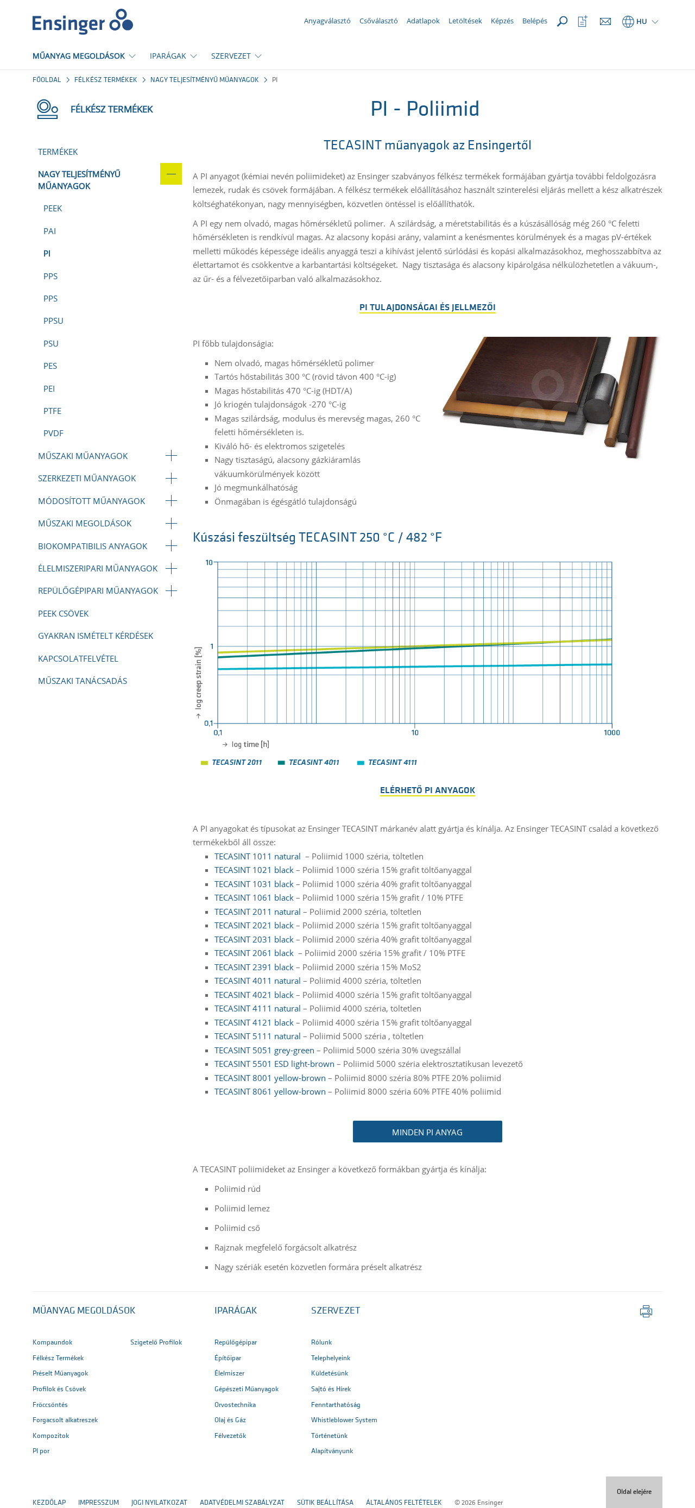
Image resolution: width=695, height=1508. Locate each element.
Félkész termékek (105, 80)
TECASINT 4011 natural (257, 980)
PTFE (52, 410)
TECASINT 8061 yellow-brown (270, 1091)
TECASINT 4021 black (254, 994)
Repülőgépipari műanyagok (98, 590)
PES (50, 365)
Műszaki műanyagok (83, 455)
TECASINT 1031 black (254, 883)
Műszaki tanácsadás (82, 680)
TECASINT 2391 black (254, 967)
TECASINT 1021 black (254, 869)
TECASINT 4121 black (254, 1022)
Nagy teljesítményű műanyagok (204, 80)
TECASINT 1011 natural (258, 856)
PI (46, 253)
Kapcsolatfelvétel (78, 658)
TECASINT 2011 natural (257, 911)
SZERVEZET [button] (231, 56)
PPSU (53, 320)
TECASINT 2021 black (254, 925)
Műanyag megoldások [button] (84, 1311)
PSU (51, 343)
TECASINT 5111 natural (257, 1036)
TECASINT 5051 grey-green (264, 1050)
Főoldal (47, 80)
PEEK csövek (63, 613)
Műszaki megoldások (84, 523)
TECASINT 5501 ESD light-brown (274, 1063)
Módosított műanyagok (91, 500)
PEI (49, 388)
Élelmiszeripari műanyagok (97, 568)
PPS (50, 276)
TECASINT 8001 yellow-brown (270, 1077)
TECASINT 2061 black (254, 952)
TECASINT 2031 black (254, 939)
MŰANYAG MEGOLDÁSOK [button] (79, 56)
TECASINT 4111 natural (257, 1008)
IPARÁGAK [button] (168, 56)
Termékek (58, 151)
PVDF (53, 433)
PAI (49, 230)
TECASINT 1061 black (254, 897)
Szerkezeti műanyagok (87, 478)
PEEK (52, 208)
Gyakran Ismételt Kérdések (95, 635)
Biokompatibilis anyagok (92, 546)
